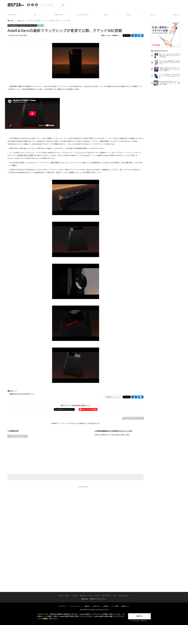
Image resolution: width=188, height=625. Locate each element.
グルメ (97, 595)
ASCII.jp (86, 599)
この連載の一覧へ (18, 436)
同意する (139, 616)
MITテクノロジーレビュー (99, 599)
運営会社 (87, 606)
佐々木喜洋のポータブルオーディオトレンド (22, 25)
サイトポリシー (62, 606)
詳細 (45, 619)
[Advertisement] (144, 5)
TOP (105, 15)
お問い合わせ (96, 606)
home (12, 20)
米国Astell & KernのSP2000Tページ (21, 394)
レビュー (129, 15)
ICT (35, 15)
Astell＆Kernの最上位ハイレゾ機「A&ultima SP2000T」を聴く (112, 434)
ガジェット (176, 15)
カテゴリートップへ (133, 418)
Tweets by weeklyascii (83, 486)
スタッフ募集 (114, 606)
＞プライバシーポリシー (139, 621)
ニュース (152, 15)
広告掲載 (105, 606)
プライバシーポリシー (76, 606)
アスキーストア (58, 15)
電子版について (125, 606)
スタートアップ (11, 15)
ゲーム (91, 595)
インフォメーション (82, 15)
